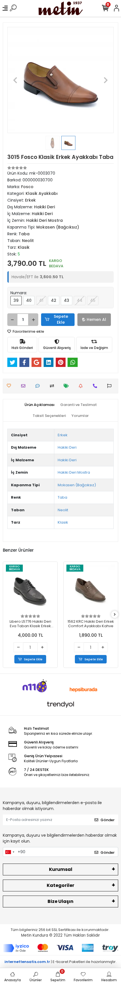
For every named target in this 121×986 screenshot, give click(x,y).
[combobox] (9, 852)
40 (29, 300)
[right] (115, 615)
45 (92, 300)
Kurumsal (60, 869)
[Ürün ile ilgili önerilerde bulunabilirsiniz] (111, 385)
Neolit (63, 510)
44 (79, 300)
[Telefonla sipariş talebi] (96, 385)
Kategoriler (60, 885)
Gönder (107, 820)
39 (16, 300)
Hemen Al (96, 319)
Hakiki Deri (67, 447)
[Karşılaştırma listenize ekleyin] (53, 385)
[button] (15, 80)
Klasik (63, 522)
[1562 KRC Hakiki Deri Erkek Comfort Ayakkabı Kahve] (90, 589)
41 (41, 300)
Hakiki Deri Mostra (74, 472)
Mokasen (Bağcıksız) (77, 485)
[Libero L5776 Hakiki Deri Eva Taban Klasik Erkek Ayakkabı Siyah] (30, 589)
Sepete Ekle (61, 319)
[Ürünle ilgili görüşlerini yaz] (39, 385)
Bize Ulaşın (60, 901)
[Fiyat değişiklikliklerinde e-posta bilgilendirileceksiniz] (67, 385)
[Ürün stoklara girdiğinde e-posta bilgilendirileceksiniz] (82, 385)
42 (53, 300)
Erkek (63, 435)
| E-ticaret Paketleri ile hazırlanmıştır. (60, 961)
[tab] (39, 404)
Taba (62, 497)
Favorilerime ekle (28, 331)
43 (66, 300)
